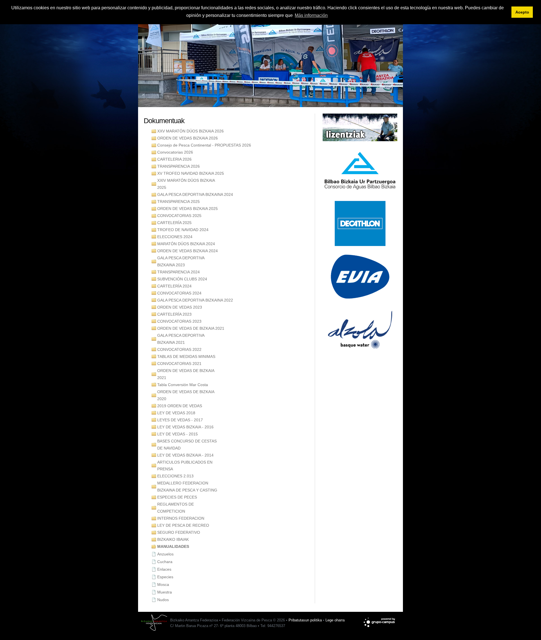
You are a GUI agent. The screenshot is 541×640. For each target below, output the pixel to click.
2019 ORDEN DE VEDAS (179, 406)
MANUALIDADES (173, 546)
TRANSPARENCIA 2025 (178, 201)
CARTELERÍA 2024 (174, 286)
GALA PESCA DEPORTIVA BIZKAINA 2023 (181, 261)
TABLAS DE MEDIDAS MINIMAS (186, 356)
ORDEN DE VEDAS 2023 (179, 307)
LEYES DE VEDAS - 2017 (180, 420)
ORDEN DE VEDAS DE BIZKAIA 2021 (190, 328)
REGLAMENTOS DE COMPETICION (175, 507)
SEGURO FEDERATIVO (178, 532)
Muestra (164, 592)
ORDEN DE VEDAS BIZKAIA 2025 (187, 208)
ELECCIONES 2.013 (175, 476)
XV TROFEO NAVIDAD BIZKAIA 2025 (190, 173)
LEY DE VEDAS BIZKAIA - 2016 (185, 427)
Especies (165, 577)
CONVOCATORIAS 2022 (179, 349)
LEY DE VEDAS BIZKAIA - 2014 (185, 455)
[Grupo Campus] (379, 619)
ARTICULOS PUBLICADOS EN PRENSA (184, 465)
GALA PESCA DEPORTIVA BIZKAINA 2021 (181, 339)
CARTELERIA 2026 (174, 159)
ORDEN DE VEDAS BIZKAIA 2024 (187, 251)
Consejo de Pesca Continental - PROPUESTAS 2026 (204, 145)
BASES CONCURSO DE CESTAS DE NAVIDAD (187, 444)
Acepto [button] (522, 12)
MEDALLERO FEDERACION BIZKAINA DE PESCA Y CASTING (187, 486)
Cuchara (164, 561)
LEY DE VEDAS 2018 (176, 413)
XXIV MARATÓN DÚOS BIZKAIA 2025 (186, 184)
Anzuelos (165, 554)
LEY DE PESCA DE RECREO (183, 525)
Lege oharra (335, 620)
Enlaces (164, 569)
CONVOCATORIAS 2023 (179, 321)
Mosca (163, 584)
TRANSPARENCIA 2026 (178, 166)
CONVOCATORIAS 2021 (179, 363)
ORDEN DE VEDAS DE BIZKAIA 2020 (185, 395)
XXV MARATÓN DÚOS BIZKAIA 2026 (190, 131)
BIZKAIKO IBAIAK (173, 539)
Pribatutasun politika (305, 620)
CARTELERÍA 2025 (174, 222)
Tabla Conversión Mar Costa (182, 384)
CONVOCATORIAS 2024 (179, 293)
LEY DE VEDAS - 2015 (177, 434)
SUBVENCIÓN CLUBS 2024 (182, 279)
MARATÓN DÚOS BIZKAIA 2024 (186, 244)
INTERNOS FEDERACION (180, 518)
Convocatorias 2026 (175, 152)
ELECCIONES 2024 (174, 236)
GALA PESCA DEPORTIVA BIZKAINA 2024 (195, 194)
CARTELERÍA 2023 (174, 314)
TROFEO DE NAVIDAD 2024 (183, 229)
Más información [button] (311, 15)
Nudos (163, 599)
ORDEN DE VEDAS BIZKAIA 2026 (187, 138)
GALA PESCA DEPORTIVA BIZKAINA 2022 (195, 300)
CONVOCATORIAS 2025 (179, 215)
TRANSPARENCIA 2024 (178, 272)
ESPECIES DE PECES (177, 497)
